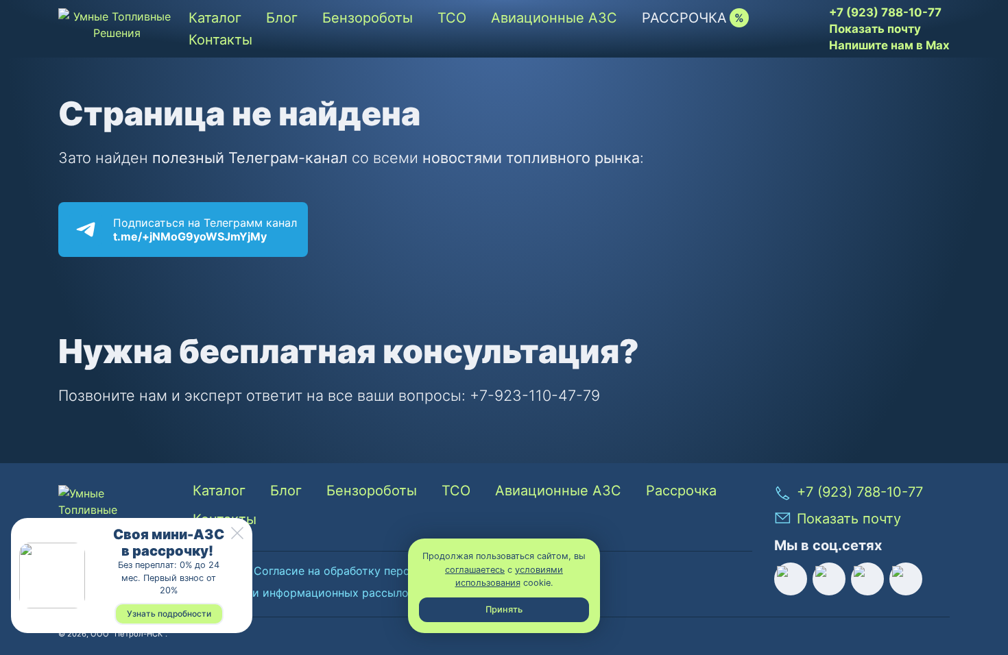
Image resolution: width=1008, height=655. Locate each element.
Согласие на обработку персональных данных (379, 571)
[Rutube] (790, 579)
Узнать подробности (169, 613)
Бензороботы (367, 17)
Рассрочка (684, 17)
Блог (282, 17)
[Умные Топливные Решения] (116, 28)
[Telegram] (905, 579)
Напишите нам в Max (889, 45)
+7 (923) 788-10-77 (885, 12)
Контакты (220, 39)
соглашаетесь (475, 570)
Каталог (215, 17)
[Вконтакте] (829, 579)
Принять (504, 609)
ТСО (451, 17)
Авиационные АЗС (554, 17)
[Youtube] (867, 579)
